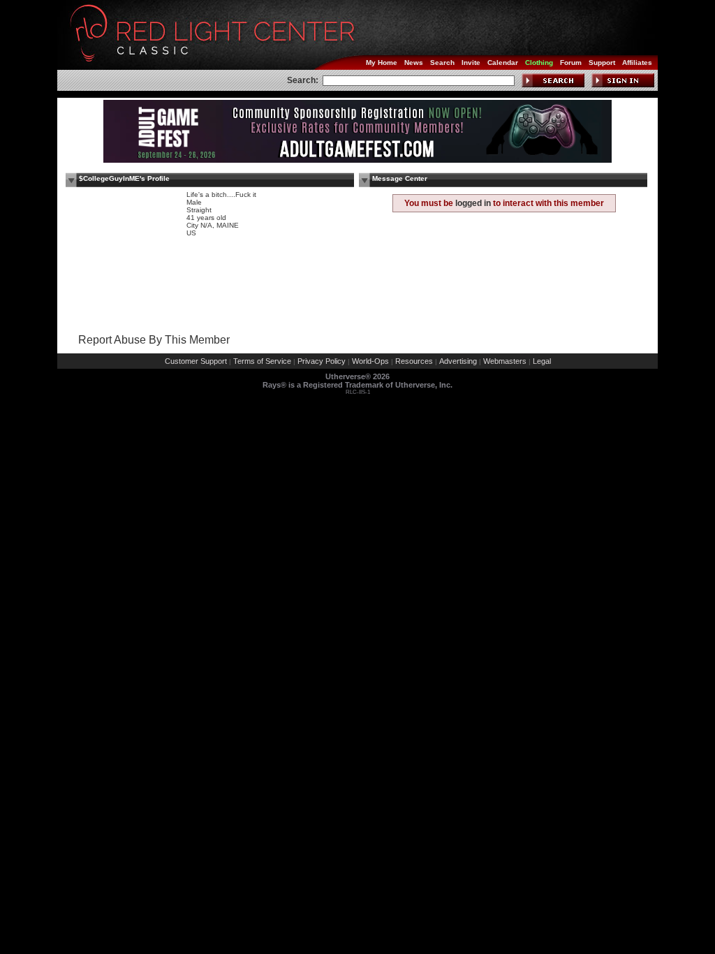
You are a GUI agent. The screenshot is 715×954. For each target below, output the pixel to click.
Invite (471, 62)
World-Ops (370, 361)
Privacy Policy (321, 361)
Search (442, 62)
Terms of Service (262, 361)
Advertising (458, 361)
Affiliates (637, 62)
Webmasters (504, 361)
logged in (473, 203)
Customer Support (196, 361)
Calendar (502, 62)
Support (602, 62)
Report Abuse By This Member (154, 340)
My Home (381, 62)
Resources (414, 361)
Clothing (539, 62)
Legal (542, 361)
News (413, 62)
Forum (571, 62)
